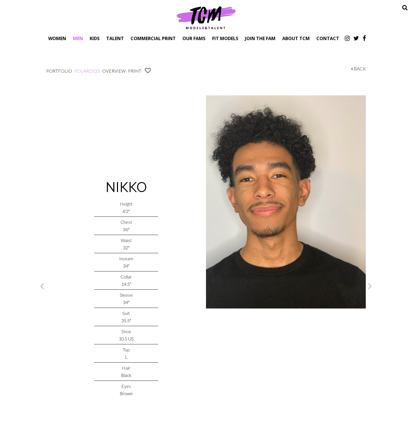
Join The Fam (260, 38)
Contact (327, 38)
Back (359, 68)
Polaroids (87, 70)
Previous (42, 285)
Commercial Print (153, 38)
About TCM (296, 38)
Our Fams (193, 38)
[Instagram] (347, 38)
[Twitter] (356, 38)
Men (78, 38)
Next (370, 285)
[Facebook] (364, 38)
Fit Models (225, 38)
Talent (115, 38)
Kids (94, 38)
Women (57, 38)
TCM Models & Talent (206, 17)
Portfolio (59, 70)
